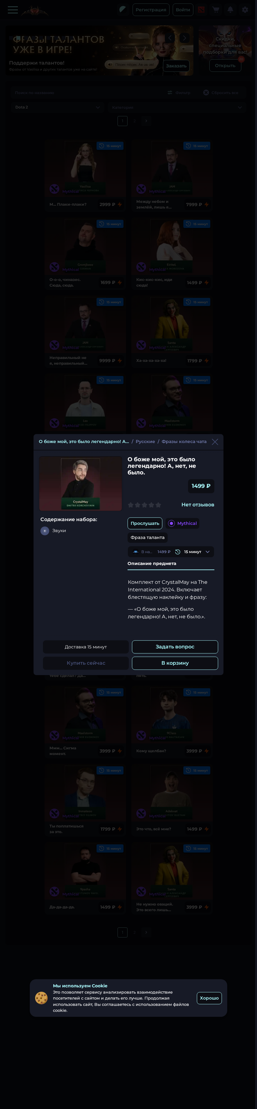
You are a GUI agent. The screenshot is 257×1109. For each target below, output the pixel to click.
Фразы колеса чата (184, 441)
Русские (145, 441)
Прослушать (145, 523)
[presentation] (171, 551)
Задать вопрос (175, 647)
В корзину (175, 663)
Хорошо (209, 998)
